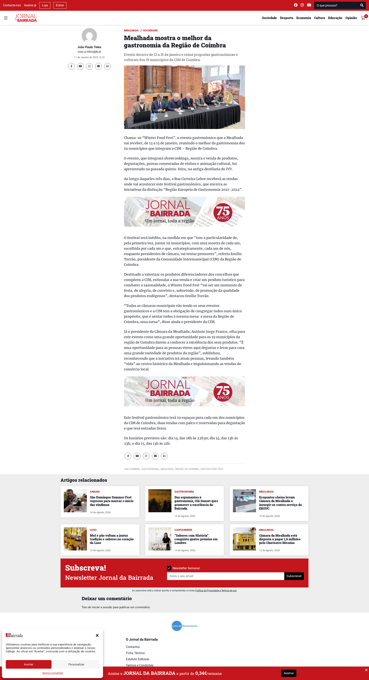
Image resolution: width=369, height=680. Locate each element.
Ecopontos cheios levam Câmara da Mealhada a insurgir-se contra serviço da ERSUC (280, 502)
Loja (45, 5)
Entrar (60, 5)
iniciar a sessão (102, 607)
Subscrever (294, 576)
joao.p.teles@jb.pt (89, 51)
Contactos (133, 647)
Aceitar (28, 664)
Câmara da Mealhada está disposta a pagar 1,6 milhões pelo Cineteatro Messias (279, 539)
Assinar (289, 673)
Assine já (30, 5)
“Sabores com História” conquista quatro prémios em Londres (196, 539)
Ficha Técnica (135, 653)
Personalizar (76, 664)
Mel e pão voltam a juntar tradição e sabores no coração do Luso (112, 539)
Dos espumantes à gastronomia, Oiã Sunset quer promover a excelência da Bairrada (196, 502)
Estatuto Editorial (137, 659)
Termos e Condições (52, 673)
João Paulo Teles (89, 47)
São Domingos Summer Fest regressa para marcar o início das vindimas (111, 500)
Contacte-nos (12, 5)
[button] (97, 635)
